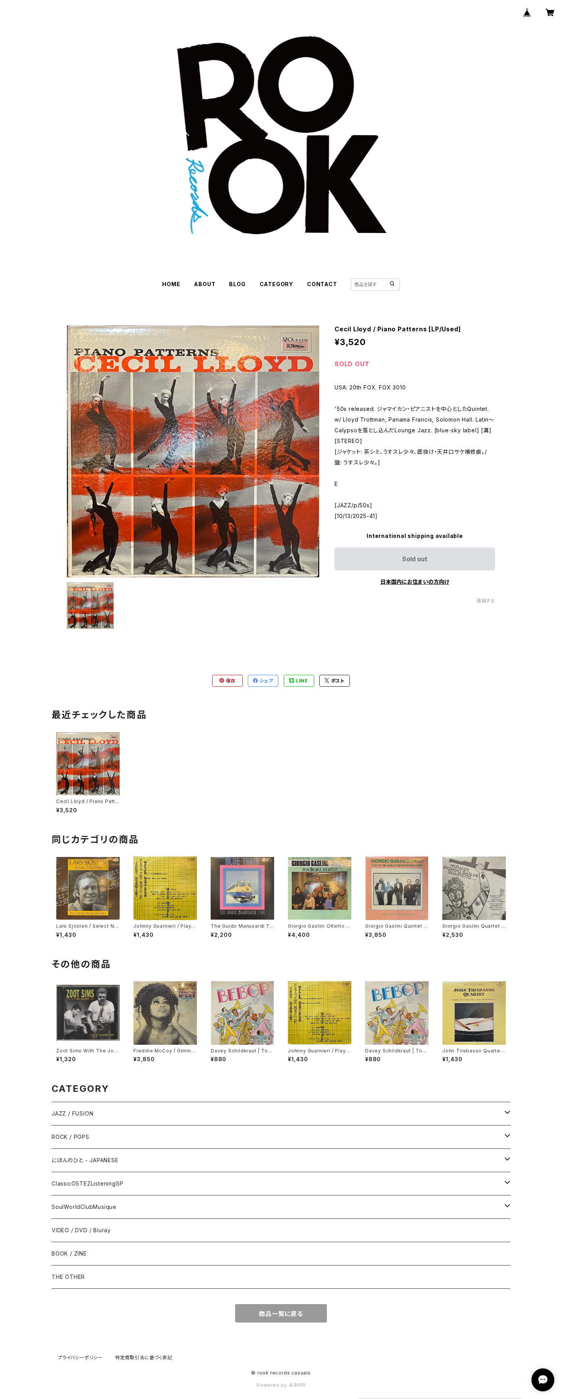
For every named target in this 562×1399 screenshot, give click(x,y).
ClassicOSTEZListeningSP (87, 1183)
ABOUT (204, 284)
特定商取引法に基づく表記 (143, 1357)
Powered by (273, 1385)
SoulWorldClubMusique (84, 1207)
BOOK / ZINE (69, 1253)
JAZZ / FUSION (72, 1113)
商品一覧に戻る (281, 1314)
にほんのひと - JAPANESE (85, 1160)
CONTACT (322, 284)
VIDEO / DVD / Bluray (81, 1230)
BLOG (237, 284)
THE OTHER (68, 1277)
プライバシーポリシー (80, 1357)
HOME (171, 284)
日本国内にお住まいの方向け (414, 581)
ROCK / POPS (70, 1137)
